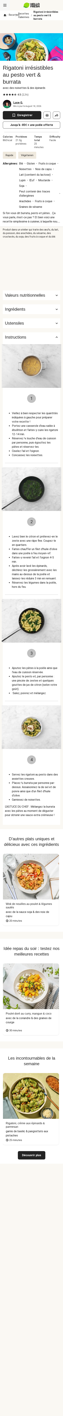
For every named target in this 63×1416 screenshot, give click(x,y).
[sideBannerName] (31, 264)
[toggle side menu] (5, 5)
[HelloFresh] (31, 5)
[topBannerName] (31, 26)
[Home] (5, 15)
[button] (31, 309)
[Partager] (56, 115)
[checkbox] (4, 94)
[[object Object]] (47, 115)
